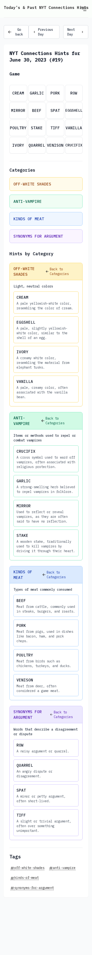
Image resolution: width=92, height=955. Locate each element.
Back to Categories (59, 271)
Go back (19, 32)
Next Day (71, 32)
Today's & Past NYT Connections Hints (46, 7)
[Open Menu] (83, 9)
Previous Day (45, 32)
